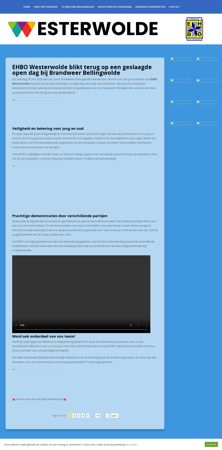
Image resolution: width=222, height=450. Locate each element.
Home (26, 7)
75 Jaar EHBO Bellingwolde (77, 7)
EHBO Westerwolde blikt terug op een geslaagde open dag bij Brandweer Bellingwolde (82, 69)
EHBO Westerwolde (46, 7)
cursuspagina (55, 346)
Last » (114, 415)
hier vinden (131, 444)
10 (97, 415)
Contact (174, 7)
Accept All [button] (211, 444)
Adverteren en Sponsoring (115, 7)
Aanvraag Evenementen (150, 7)
